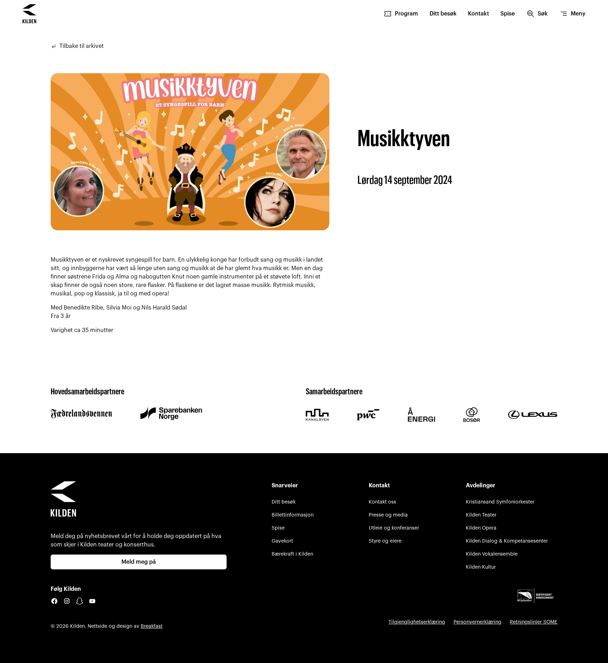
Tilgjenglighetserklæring (416, 622)
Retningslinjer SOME (533, 622)
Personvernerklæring (477, 622)
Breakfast (152, 626)
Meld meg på (138, 562)
